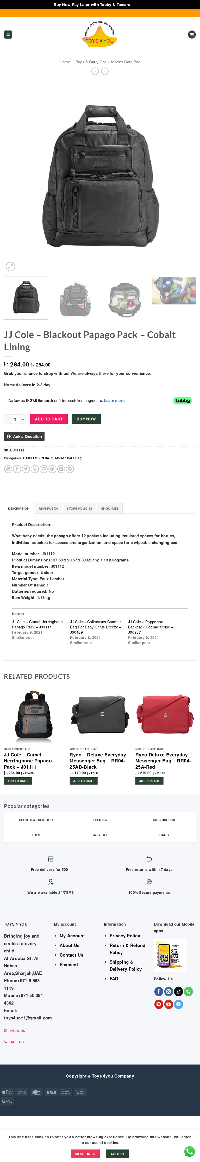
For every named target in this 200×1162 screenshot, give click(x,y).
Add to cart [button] (18, 781)
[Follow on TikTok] (178, 991)
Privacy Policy (125, 935)
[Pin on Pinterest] (52, 469)
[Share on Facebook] (17, 469)
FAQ (114, 978)
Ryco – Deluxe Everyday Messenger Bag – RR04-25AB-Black (98, 761)
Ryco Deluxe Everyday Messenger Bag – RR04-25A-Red (163, 761)
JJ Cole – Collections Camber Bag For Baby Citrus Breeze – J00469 (95, 627)
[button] (8, 34)
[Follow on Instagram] (168, 991)
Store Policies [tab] (79, 508)
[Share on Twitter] (26, 469)
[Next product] (95, 71)
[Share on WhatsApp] (8, 469)
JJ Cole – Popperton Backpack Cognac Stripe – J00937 (150, 627)
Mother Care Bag (125, 61)
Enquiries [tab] (109, 508)
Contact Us (71, 955)
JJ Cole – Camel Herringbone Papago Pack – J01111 (37, 624)
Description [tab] (19, 508)
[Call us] (188, 991)
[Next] (185, 176)
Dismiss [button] (139, 4)
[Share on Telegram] (70, 469)
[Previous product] (105, 71)
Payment (69, 964)
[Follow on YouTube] (168, 1004)
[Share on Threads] (35, 469)
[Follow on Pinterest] (159, 1004)
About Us (69, 945)
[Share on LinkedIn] (61, 469)
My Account (72, 935)
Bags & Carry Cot (91, 61)
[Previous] (14, 176)
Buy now (86, 418)
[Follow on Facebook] (159, 991)
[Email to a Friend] (44, 469)
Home (65, 61)
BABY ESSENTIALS (38, 458)
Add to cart (49, 418)
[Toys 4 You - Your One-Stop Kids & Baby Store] (100, 34)
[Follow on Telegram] (178, 1004)
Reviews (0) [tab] (48, 508)
